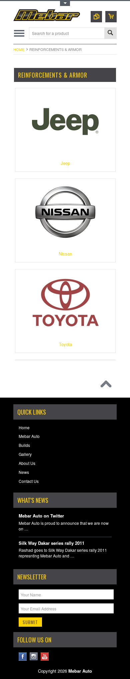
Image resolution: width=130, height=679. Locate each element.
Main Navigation (19, 33)
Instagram (34, 656)
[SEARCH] (110, 33)
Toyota (65, 344)
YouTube (45, 656)
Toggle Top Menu (65, 3)
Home (18, 49)
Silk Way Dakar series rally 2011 (51, 543)
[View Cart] (111, 16)
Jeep (65, 163)
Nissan (65, 253)
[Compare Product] (96, 16)
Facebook (23, 656)
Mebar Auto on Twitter (41, 516)
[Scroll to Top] (107, 385)
